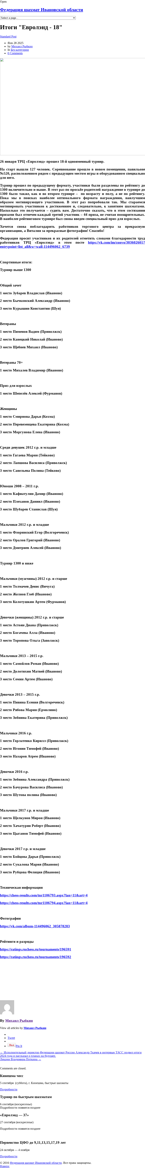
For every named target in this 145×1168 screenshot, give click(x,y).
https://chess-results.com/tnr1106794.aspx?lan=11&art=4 (44, 903)
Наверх (4, 1166)
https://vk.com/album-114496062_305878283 (35, 926)
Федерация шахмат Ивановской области (41, 9)
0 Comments (15, 53)
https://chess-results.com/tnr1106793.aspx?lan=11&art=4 (44, 895)
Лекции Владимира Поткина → (20, 1059)
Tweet (11, 1037)
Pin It (19, 1046)
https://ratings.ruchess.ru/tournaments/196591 (35, 949)
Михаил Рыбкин (22, 46)
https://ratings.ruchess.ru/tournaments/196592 (35, 957)
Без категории (20, 49)
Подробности (8, 1089)
